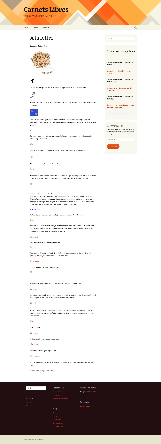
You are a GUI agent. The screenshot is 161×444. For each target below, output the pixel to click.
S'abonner (113, 146)
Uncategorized (85, 406)
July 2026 (29, 402)
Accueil (26, 28)
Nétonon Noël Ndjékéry (60, 399)
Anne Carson (57, 392)
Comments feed (58, 423)
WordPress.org (58, 426)
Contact (46, 28)
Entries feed (57, 420)
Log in (55, 416)
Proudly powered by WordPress (34, 439)
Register (56, 413)
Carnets (36, 28)
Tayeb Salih (56, 395)
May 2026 (29, 406)
